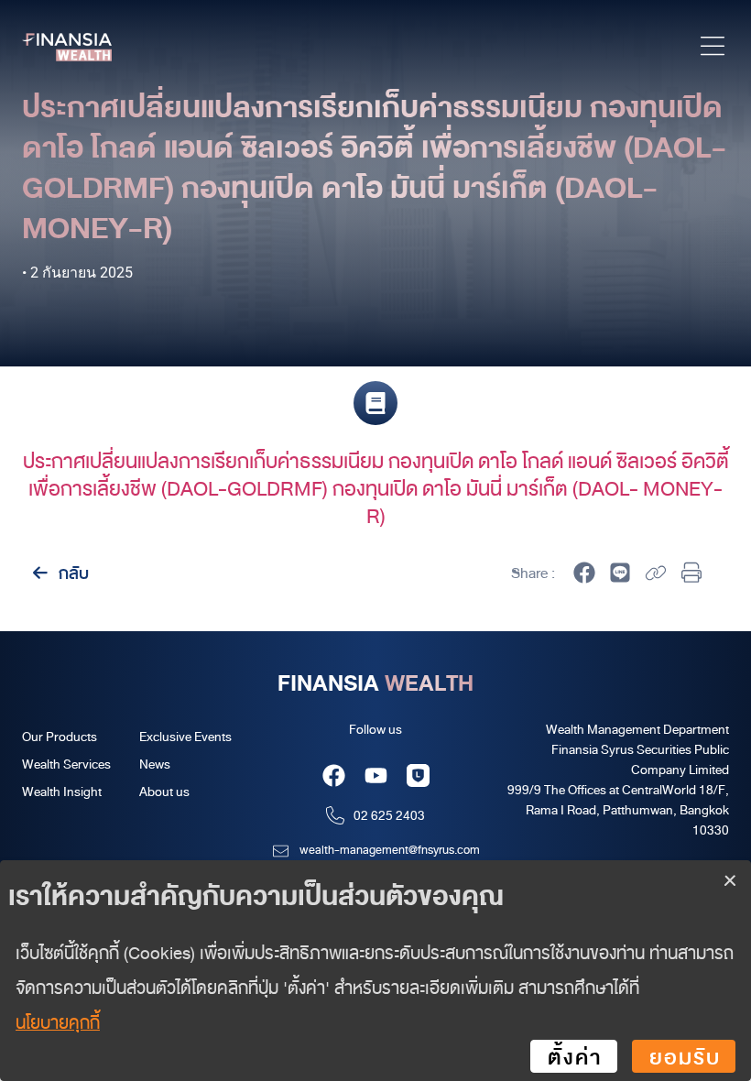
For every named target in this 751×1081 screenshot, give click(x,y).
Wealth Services (66, 763)
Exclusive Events (185, 736)
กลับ (72, 573)
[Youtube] (376, 775)
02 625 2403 (389, 815)
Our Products (59, 736)
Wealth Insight (62, 791)
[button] (712, 49)
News (154, 763)
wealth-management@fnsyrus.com (389, 849)
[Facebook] (334, 775)
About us (164, 791)
